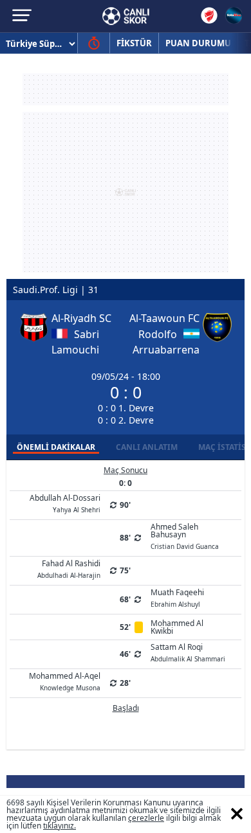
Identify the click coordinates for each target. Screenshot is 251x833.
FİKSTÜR (134, 43)
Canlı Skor (125, 16)
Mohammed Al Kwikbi (177, 627)
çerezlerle (146, 817)
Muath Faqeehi (177, 597)
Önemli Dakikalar (56, 447)
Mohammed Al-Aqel (64, 680)
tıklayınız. (59, 825)
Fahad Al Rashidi (68, 568)
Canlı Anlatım (147, 447)
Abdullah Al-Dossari (65, 502)
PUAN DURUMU (198, 43)
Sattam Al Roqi (188, 651)
